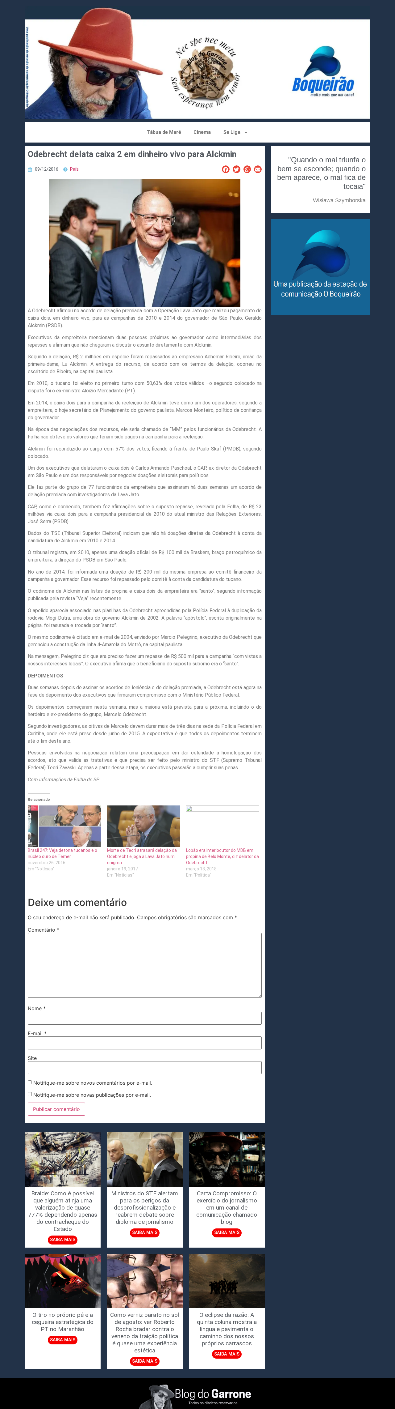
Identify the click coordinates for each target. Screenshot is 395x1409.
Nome (37, 1008)
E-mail (37, 1033)
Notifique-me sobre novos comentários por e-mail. (92, 1082)
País (74, 169)
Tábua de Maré (164, 132)
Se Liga (231, 132)
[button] (226, 169)
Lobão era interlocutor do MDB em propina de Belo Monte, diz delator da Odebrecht (222, 856)
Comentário (43, 929)
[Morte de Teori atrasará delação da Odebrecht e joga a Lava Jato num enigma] (143, 826)
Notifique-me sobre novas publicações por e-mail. (92, 1094)
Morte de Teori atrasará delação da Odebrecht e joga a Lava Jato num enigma (142, 856)
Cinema (202, 132)
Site (32, 1058)
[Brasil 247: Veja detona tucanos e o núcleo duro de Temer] (64, 826)
